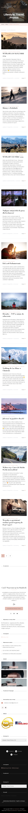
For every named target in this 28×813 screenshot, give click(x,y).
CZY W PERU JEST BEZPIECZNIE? (11, 650)
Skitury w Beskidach (10, 108)
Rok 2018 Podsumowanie (12, 263)
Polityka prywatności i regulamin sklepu (16, 810)
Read (23, 78)
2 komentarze (16, 338)
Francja (5, 366)
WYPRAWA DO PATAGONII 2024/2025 (12, 653)
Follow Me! (5, 637)
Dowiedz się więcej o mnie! (14, 608)
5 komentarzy (16, 545)
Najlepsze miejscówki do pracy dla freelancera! (14, 211)
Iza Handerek (10, 4)
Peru (16, 155)
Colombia (5, 51)
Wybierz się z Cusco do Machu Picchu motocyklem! (14, 468)
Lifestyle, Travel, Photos (14, 51)
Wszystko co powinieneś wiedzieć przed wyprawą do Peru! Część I (13, 522)
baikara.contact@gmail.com (11, 702)
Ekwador (5, 312)
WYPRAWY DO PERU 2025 (13, 157)
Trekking (21, 155)
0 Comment (16, 127)
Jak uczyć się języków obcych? (13, 418)
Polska (17, 106)
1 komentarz (17, 78)
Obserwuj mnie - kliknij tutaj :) (10, 768)
